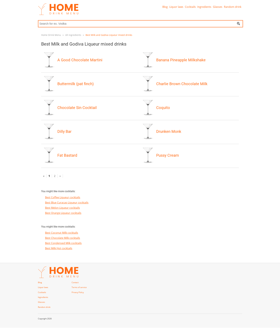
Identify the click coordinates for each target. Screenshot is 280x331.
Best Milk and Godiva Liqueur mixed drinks (109, 34)
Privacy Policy (78, 292)
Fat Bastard (67, 155)
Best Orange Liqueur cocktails (63, 213)
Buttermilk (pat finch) (75, 84)
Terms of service (79, 287)
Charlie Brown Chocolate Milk (181, 84)
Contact (75, 282)
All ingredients (73, 34)
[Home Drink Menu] (58, 14)
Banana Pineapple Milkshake (181, 60)
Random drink (232, 7)
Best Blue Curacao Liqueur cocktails (66, 202)
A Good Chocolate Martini (79, 60)
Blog (165, 7)
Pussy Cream (167, 155)
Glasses (217, 7)
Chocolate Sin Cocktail (77, 107)
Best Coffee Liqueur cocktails (62, 197)
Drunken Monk (168, 131)
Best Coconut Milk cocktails (61, 233)
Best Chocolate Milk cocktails (62, 238)
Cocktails (190, 7)
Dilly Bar (64, 131)
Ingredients (204, 7)
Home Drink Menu (51, 34)
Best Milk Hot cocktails (58, 248)
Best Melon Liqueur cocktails (62, 208)
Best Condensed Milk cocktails (63, 243)
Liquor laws (176, 7)
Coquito (163, 107)
